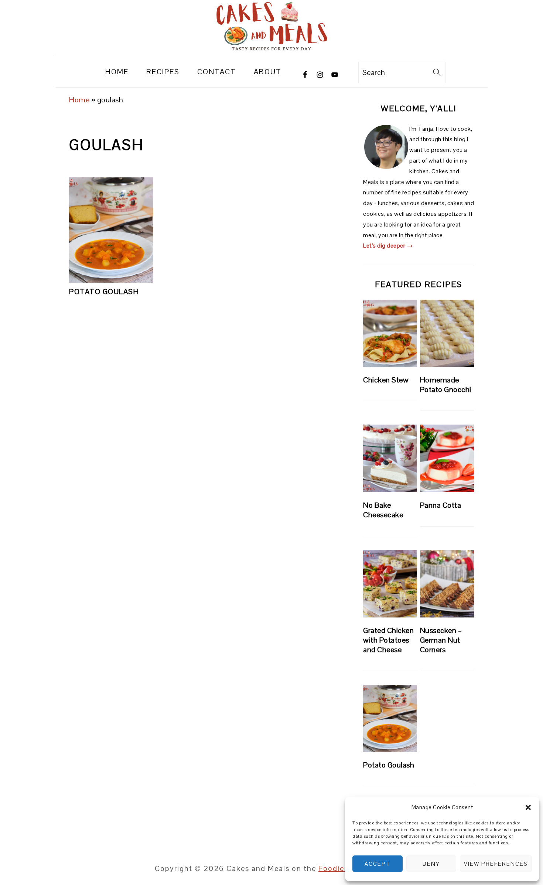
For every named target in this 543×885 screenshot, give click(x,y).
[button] (528, 807)
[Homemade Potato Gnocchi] (447, 333)
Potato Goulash (104, 291)
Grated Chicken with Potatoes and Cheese (388, 640)
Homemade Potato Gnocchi (445, 384)
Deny (431, 863)
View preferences (496, 863)
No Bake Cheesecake (383, 510)
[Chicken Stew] (390, 333)
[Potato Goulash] (390, 718)
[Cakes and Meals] (271, 49)
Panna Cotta (440, 505)
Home (79, 100)
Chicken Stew (386, 380)
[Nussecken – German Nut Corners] (447, 583)
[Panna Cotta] (447, 458)
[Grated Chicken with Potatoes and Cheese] (390, 583)
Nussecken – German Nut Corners (441, 640)
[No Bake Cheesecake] (390, 458)
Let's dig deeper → (388, 245)
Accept (377, 863)
